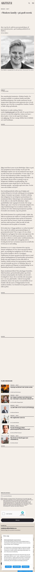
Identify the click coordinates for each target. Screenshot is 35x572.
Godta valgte (17, 566)
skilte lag (6, 118)
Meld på (17, 520)
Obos (2, 167)
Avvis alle (8, 566)
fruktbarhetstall (9, 112)
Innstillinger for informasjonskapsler (25, 571)
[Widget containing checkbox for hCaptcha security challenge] (13, 514)
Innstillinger (25, 566)
